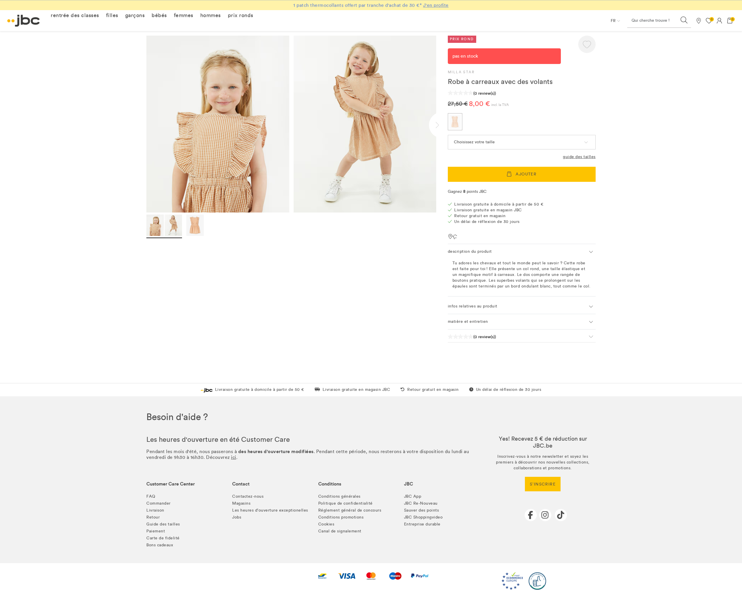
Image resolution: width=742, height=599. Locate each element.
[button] (74, 15)
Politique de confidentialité (345, 503)
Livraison (155, 510)
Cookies (326, 524)
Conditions (329, 484)
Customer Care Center (170, 484)
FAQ (150, 496)
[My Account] (719, 20)
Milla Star (461, 72)
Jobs (236, 517)
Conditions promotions (341, 517)
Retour (153, 517)
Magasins (241, 503)
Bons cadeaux (159, 545)
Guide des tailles (579, 156)
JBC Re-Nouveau (421, 503)
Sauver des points (421, 510)
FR (613, 20)
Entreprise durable (422, 524)
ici (233, 457)
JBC (408, 484)
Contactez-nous (247, 496)
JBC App (412, 496)
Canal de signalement (339, 531)
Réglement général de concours (349, 510)
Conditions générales (339, 496)
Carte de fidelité (163, 538)
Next (442, 125)
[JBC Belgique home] (23, 20)
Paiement (155, 531)
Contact (241, 484)
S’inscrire (543, 484)
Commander (158, 503)
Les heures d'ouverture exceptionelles (270, 510)
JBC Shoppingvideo (423, 517)
